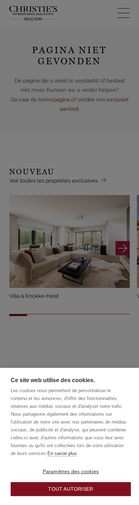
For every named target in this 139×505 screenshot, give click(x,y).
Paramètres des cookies (71, 471)
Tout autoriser (70, 489)
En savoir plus (62, 453)
